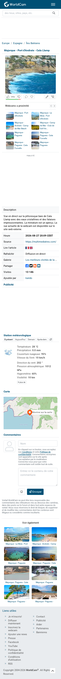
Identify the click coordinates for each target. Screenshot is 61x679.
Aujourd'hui (20, 339)
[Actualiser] (51, 339)
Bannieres (41, 632)
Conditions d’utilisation (14, 658)
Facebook (13, 642)
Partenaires (42, 628)
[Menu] (53, 4)
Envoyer (36, 491)
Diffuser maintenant (14, 622)
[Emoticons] (21, 492)
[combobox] (31, 13)
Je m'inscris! (15, 616)
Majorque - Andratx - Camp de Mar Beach (21, 126)
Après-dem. (42, 339)
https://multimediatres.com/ (41, 241)
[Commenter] (26, 96)
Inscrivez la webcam (14, 629)
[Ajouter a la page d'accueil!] (31, 96)
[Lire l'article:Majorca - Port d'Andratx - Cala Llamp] (31, 247)
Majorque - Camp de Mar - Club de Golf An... (47, 126)
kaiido (29, 278)
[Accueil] (15, 4)
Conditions (27, 452)
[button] (47, 96)
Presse (12, 638)
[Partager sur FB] (27, 266)
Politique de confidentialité (16, 651)
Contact (40, 616)
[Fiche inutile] (19, 96)
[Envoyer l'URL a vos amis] (38, 266)
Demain (31, 339)
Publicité (41, 620)
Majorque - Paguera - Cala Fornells (46, 135)
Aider (39, 624)
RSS (10, 663)
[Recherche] (54, 13)
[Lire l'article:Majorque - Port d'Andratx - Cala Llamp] (27, 247)
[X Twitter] (31, 266)
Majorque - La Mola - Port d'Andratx (46, 116)
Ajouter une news (17, 634)
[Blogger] (34, 266)
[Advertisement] (31, 27)
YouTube (13, 646)
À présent (8, 339)
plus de (22, 382)
